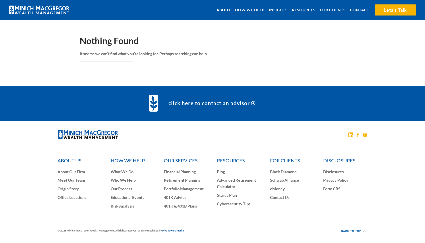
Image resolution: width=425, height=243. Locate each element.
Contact (359, 10)
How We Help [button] (250, 10)
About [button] (223, 10)
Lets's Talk (395, 10)
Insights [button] (278, 10)
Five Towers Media (173, 230)
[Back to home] (39, 10)
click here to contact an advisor (209, 103)
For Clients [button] (333, 10)
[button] (364, 231)
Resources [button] (303, 10)
